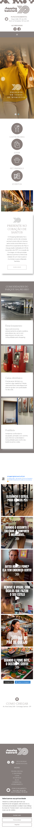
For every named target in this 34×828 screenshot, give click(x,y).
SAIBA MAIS (17, 267)
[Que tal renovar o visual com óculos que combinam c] (17, 598)
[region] (17, 812)
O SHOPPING (17, 773)
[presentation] (3, 78)
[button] (15, 114)
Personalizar (17, 820)
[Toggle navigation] (17, 34)
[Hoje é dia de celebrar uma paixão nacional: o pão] (17, 631)
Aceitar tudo (17, 815)
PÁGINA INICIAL (17, 771)
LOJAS (17, 775)
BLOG (17, 780)
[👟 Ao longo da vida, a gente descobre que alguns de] (17, 533)
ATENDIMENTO (17, 784)
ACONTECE (17, 778)
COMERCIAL (17, 782)
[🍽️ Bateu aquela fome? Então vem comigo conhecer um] (17, 565)
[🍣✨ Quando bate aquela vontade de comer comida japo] (17, 663)
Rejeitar (17, 824)
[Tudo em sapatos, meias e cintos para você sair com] (17, 500)
